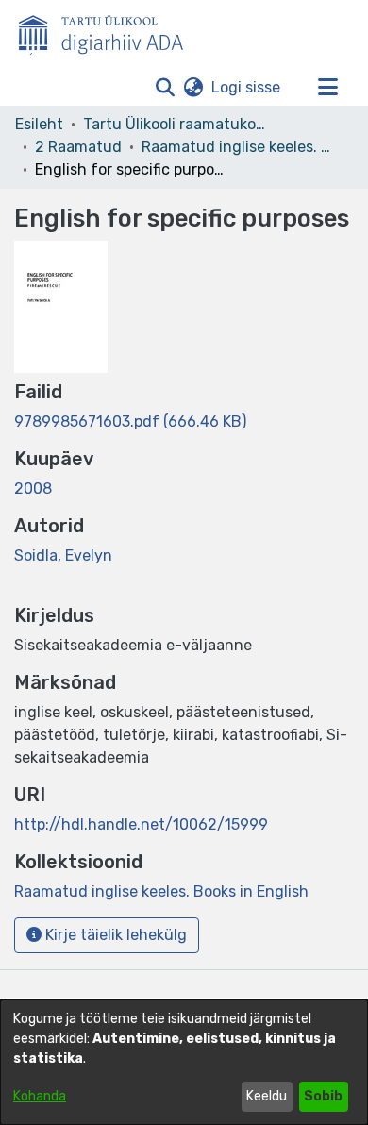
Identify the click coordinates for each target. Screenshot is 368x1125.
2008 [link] (33, 488)
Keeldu (266, 1096)
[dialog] (184, 1062)
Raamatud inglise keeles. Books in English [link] (236, 147)
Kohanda (39, 1096)
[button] (164, 87)
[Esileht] (108, 31)
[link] (130, 421)
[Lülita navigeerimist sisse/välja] (327, 88)
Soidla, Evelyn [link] (63, 555)
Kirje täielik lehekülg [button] (114, 935)
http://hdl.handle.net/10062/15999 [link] (141, 824)
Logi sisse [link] (246, 87)
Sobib (323, 1096)
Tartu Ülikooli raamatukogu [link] (177, 124)
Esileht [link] (39, 124)
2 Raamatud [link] (78, 147)
